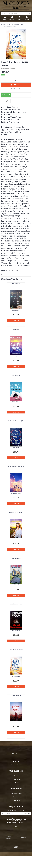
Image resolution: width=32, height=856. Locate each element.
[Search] (29, 13)
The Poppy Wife (16, 695)
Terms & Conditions (16, 793)
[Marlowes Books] (16, 5)
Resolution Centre (16, 765)
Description (6, 101)
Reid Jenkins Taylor (16, 493)
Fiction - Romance (17, 24)
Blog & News (16, 779)
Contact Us (16, 782)
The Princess (16, 283)
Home (3, 24)
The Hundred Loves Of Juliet (16, 421)
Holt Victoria (16, 584)
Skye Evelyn (16, 447)
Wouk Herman (16, 630)
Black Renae (16, 539)
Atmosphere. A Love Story (16, 466)
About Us (16, 776)
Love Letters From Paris (9, 26)
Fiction (8, 24)
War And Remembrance (16, 604)
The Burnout (16, 375)
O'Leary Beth (16, 356)
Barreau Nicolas (16, 676)
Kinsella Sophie (16, 401)
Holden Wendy (16, 310)
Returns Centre (16, 800)
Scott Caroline (16, 722)
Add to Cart (16, 85)
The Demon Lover (16, 558)
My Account (16, 758)
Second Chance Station (16, 512)
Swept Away (16, 329)
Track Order (16, 761)
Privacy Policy (16, 797)
